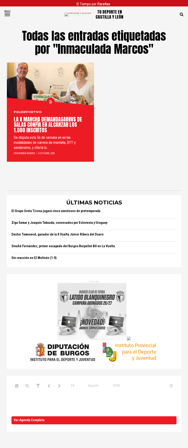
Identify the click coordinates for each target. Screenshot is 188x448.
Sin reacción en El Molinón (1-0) (34, 258)
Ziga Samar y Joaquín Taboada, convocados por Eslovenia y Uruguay (59, 223)
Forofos (103, 4)
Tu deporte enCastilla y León (109, 14)
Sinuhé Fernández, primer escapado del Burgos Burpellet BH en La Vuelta (63, 246)
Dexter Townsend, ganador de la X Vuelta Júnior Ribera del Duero (57, 234)
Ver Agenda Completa (29, 420)
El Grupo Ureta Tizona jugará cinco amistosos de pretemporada (55, 211)
